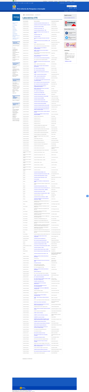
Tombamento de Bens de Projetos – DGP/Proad (16, 75)
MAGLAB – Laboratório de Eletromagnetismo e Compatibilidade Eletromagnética (40, 86)
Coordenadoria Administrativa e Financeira (15, 50)
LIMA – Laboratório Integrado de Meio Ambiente (40, 240)
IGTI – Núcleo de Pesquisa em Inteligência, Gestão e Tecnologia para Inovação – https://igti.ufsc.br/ (42, 279)
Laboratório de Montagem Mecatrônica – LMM (40, 30)
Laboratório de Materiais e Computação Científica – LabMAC (42, 193)
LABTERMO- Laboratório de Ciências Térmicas (40, 321)
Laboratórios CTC (37, 14)
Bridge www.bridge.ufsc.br (37, 271)
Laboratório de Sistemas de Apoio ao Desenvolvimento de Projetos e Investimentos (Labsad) (41, 109)
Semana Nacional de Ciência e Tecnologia (16, 120)
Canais (73, 1)
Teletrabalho (15, 29)
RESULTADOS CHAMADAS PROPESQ (16, 86)
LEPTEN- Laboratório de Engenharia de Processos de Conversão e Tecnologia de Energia (41, 327)
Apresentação (15, 25)
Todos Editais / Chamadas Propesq (16, 83)
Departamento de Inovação (15, 55)
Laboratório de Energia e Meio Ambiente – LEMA (40, 177)
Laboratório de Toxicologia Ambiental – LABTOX (40, 243)
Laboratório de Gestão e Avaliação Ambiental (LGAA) (41, 101)
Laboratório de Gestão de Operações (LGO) (39, 99)
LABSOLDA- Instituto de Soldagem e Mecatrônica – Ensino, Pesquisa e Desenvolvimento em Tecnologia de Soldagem (41, 319)
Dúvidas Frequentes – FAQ (16, 107)
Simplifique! (45, 1)
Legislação (68, 1)
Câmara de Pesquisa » (16, 46)
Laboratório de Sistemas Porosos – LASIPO (39, 191)
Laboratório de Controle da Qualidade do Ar (40, 238)
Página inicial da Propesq (15, 23)
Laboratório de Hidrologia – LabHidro (39, 247)
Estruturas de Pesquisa (15, 67)
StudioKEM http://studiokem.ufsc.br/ (39, 281)
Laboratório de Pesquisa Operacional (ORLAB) (40, 103)
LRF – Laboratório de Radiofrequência (39, 90)
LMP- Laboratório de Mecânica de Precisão (39, 332)
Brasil (15, 0)
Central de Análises (36, 179)
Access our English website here (70, 17)
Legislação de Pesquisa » (15, 114)
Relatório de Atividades (14, 117)
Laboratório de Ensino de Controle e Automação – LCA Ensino (42, 24)
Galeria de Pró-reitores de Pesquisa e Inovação (16, 35)
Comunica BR (51, 1)
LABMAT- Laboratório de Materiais (38, 312)
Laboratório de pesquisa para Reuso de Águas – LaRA (41, 253)
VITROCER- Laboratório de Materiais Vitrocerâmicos (40, 349)
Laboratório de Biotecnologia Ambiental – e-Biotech (40, 175)
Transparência (15, 33)
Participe (55, 1)
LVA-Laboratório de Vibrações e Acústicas (39, 337)
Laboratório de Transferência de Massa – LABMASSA (41, 189)
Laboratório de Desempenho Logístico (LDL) (39, 94)
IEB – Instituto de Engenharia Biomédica (39, 68)
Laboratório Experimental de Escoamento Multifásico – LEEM (42, 40)
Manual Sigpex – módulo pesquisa (15, 112)
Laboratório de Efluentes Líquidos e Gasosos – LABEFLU (41, 249)
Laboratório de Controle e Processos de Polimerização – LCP (41, 187)
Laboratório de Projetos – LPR (38, 34)
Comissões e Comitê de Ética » (16, 57)
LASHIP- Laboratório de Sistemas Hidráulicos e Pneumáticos (42, 323)
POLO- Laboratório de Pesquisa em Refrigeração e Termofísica (42, 351)
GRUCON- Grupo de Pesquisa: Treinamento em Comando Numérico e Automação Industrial (41, 304)
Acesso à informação (62, 1)
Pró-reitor (14, 47)
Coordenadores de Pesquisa (16, 60)
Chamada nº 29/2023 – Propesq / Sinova (16, 88)
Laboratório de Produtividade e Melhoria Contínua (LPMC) (41, 105)
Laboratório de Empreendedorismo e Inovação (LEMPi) (41, 96)
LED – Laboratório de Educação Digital (39, 276)
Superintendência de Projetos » (16, 53)
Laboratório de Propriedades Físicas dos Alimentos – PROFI (41, 173)
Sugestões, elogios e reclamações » (16, 38)
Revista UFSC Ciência (16, 118)
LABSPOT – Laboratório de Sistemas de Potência (40, 74)
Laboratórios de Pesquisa (15, 73)
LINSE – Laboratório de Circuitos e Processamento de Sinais (41, 82)
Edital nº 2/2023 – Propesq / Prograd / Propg (16, 90)
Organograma (15, 30)
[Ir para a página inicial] (24, 15)
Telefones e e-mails (68, 61)
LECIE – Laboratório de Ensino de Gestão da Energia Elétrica (42, 57)
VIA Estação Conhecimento (37, 262)
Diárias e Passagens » (16, 100)
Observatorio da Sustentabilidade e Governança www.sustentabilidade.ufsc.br (40, 286)
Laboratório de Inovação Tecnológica (39, 26)
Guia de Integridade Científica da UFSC (16, 110)
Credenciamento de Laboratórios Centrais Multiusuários (16, 70)
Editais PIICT (14, 92)
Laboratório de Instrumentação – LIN (39, 28)
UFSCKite (35, 42)
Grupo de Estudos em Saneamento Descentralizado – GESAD (42, 245)
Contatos (14, 27)
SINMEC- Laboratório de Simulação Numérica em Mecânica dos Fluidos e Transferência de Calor (42, 345)
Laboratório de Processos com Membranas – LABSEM (41, 196)
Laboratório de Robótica (37, 36)
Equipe (14, 26)
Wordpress (30, 390)
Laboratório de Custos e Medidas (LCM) (39, 92)
